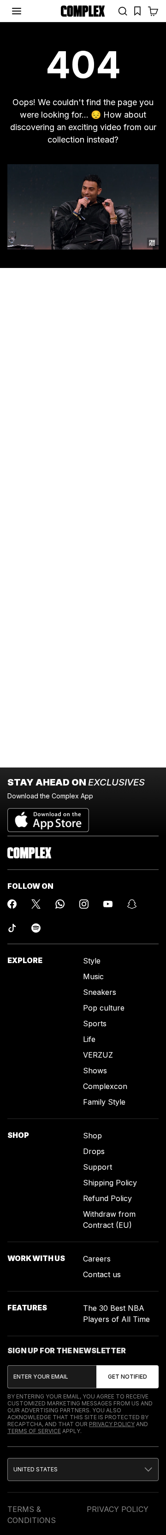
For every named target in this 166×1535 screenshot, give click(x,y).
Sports (95, 1023)
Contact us (102, 1274)
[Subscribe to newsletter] (127, 1376)
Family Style (104, 1102)
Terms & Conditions (31, 1515)
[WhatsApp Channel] (60, 904)
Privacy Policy (112, 1424)
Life (89, 1039)
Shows (95, 1070)
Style (92, 960)
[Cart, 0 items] (153, 11)
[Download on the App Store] (48, 816)
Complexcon (105, 1086)
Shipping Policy (110, 1182)
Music (93, 976)
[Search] (122, 11)
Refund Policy (107, 1198)
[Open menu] (16, 11)
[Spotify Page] (36, 928)
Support (97, 1167)
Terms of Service (34, 1431)
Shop (92, 1135)
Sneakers (99, 992)
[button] (83, 1469)
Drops (94, 1151)
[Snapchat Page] (131, 904)
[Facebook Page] (12, 904)
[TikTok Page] (12, 928)
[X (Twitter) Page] (36, 904)
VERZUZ (98, 1054)
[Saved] (137, 11)
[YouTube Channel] (108, 904)
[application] (83, 207)
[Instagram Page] (84, 904)
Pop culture (104, 1007)
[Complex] (83, 11)
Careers (97, 1258)
